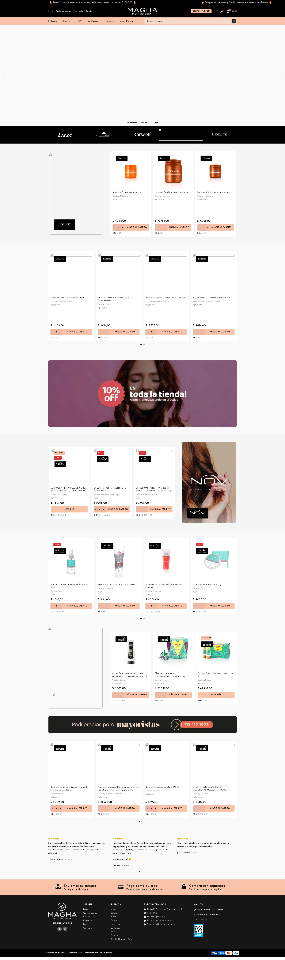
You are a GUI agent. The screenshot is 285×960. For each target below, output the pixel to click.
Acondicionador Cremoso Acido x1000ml (212, 298)
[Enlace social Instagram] (65, 929)
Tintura (109, 304)
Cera (103, 492)
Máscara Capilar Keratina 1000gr (213, 192)
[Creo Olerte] (104, 135)
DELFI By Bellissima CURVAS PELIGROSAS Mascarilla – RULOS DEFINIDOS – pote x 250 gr (209, 790)
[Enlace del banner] (76, 194)
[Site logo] (142, 11)
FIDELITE (117, 216)
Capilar (130, 213)
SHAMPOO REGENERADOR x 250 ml (116, 585)
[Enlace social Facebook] (59, 929)
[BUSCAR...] (234, 21)
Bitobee (61, 953)
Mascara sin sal (143, 495)
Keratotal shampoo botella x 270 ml (162, 787)
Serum (61, 495)
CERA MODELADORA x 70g (108, 488)
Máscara (209, 196)
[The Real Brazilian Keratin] (219, 135)
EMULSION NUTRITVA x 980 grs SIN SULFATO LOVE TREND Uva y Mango (153, 491)
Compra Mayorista (201, 11)
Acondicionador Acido (203, 302)
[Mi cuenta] (222, 11)
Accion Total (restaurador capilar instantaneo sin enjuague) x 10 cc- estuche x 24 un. (170, 676)
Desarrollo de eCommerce (81, 953)
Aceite (122, 680)
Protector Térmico (161, 302)
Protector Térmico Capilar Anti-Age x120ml (165, 298)
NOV (53, 498)
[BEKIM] (181, 135)
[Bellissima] (142, 135)
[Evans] (65, 135)
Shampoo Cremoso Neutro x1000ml (67, 298)
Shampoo (110, 588)
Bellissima (116, 684)
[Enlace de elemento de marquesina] (64, 2)
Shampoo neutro (65, 302)
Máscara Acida (119, 213)
